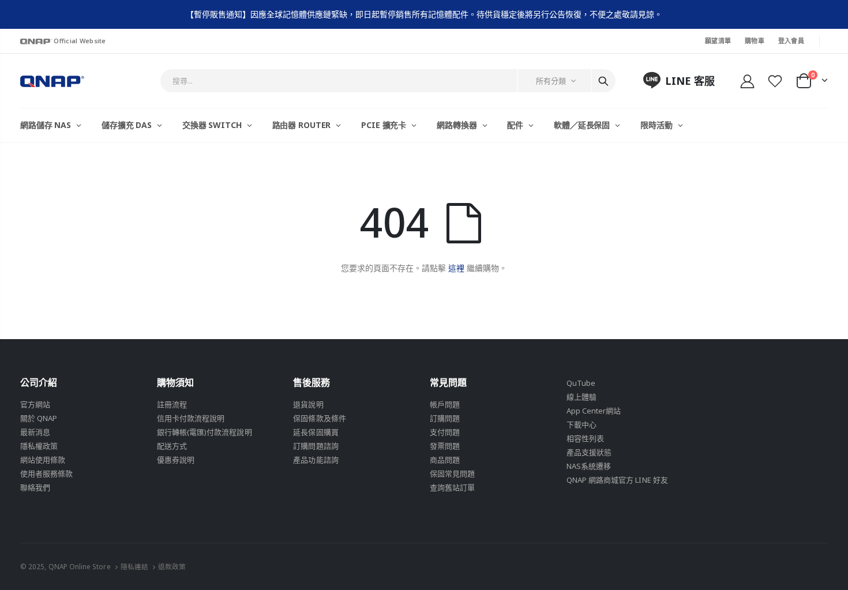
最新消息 (35, 432)
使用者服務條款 (46, 473)
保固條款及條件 (319, 418)
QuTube (580, 383)
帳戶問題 (445, 404)
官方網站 (35, 404)
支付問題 (445, 432)
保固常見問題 (452, 473)
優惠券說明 (175, 459)
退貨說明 (308, 404)
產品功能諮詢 (315, 459)
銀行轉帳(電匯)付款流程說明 (204, 432)
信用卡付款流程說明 (191, 418)
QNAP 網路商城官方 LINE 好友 (617, 480)
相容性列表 (585, 438)
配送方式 (172, 446)
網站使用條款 (42, 459)
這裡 (456, 267)
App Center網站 (593, 410)
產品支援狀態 (588, 452)
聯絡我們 (35, 487)
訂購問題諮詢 (315, 446)
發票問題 (445, 446)
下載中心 (581, 424)
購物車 (754, 40)
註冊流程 (172, 404)
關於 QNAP (38, 418)
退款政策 (172, 566)
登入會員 (791, 40)
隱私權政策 (39, 446)
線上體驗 (581, 397)
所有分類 (551, 81)
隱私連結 (134, 566)
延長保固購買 (315, 432)
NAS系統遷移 (588, 466)
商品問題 (445, 459)
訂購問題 (445, 418)
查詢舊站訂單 (452, 487)
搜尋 (603, 80)
